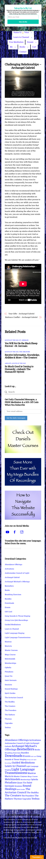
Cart (34, 47)
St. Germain (24, 340)
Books (22, 47)
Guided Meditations (13, 625)
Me (11, 47)
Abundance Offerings (13, 565)
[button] (23, 8)
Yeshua (8, 727)
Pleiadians (9, 672)
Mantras (8, 642)
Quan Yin (8, 676)
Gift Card (8, 612)
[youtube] (8, 532)
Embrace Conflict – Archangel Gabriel (21, 317)
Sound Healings (11, 689)
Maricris (8, 646)
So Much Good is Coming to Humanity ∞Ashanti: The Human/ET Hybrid (19, 369)
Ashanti (8, 363)
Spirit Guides (10, 693)
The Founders (10, 710)
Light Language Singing (14, 633)
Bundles (8, 599)
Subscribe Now (23, 22)
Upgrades (9, 723)
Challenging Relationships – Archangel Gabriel (23, 66)
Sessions (8, 685)
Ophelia (8, 668)
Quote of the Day (12, 340)
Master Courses (11, 650)
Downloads (9, 603)
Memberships (10, 663)
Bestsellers (9, 586)
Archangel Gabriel (12, 577)
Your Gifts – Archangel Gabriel (21, 314)
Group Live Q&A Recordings (16, 620)
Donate (30, 42)
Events (7, 607)
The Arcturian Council (14, 698)
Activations (9, 569)
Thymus (8, 719)
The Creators (24, 352)
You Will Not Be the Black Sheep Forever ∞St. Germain (21, 344)
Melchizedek (10, 659)
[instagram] (22, 532)
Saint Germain (11, 680)
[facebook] (15, 532)
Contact (22, 52)
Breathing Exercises (13, 595)
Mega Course (10, 655)
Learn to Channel (21, 37)
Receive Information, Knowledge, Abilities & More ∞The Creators (22, 356)
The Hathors (10, 715)
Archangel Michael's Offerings (17, 582)
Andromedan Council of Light (17, 573)
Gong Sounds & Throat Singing (17, 616)
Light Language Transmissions (17, 637)
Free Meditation (16, 42)
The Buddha (10, 702)
